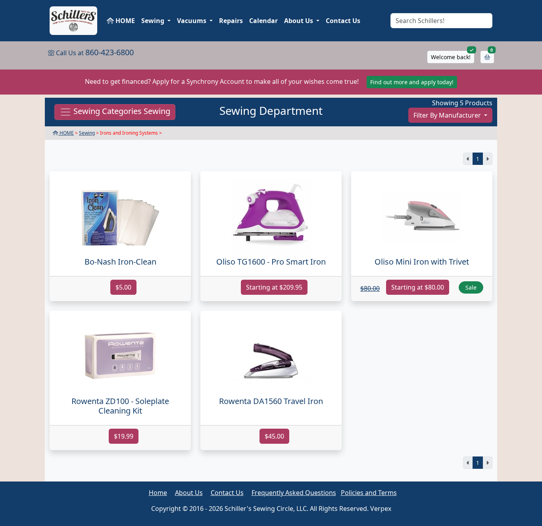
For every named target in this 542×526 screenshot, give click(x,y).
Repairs (231, 20)
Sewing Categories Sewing (120, 111)
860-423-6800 (109, 52)
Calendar (263, 20)
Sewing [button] (153, 20)
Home (158, 492)
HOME (124, 20)
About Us (189, 492)
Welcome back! (451, 57)
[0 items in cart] (487, 57)
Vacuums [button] (192, 20)
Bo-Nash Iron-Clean (120, 261)
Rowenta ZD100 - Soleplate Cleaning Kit (120, 406)
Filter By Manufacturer (447, 115)
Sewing (87, 133)
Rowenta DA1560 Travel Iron (271, 401)
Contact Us (343, 20)
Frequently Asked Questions (294, 492)
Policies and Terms (369, 492)
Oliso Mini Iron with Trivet (422, 261)
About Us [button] (299, 20)
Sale (471, 287)
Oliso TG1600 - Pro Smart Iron (271, 261)
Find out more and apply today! (412, 82)
